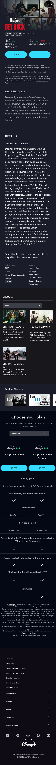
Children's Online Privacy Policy (16, 668)
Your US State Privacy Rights (15, 673)
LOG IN (49, 4)
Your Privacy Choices (12, 683)
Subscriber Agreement (13, 678)
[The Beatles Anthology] (15, 400)
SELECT (16, 55)
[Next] (51, 400)
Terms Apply (12, 605)
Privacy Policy (10, 664)
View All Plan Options (15, 91)
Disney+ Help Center (29, 633)
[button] (28, 693)
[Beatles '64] (39, 400)
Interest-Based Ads (12, 688)
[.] (7, 735)
